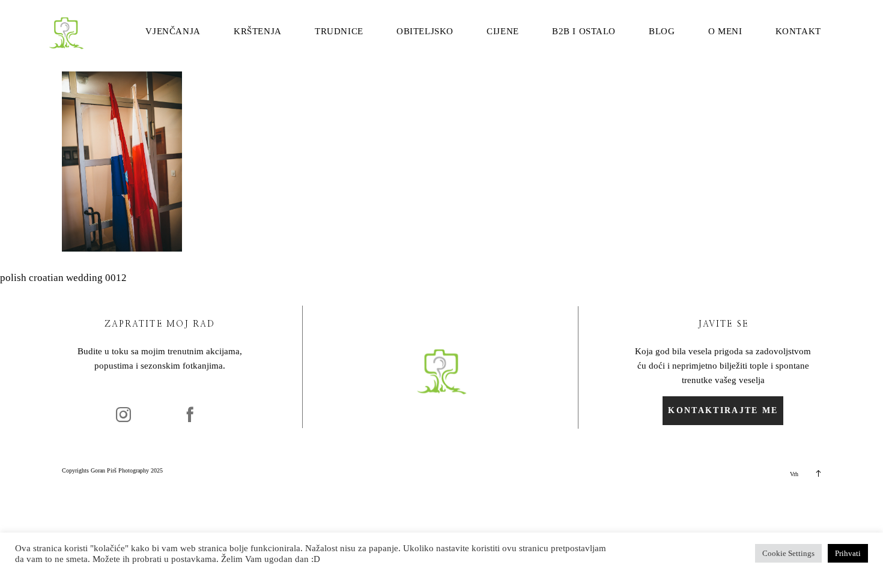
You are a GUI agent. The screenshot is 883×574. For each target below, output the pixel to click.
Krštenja (258, 31)
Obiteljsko (425, 31)
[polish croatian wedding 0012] (122, 248)
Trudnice (339, 31)
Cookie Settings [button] (788, 553)
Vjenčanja (172, 31)
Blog (662, 31)
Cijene (503, 31)
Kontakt (798, 31)
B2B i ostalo (584, 31)
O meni (725, 31)
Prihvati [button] (848, 553)
